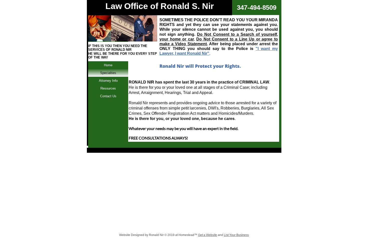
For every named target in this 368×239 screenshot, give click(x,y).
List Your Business (236, 235)
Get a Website (207, 235)
